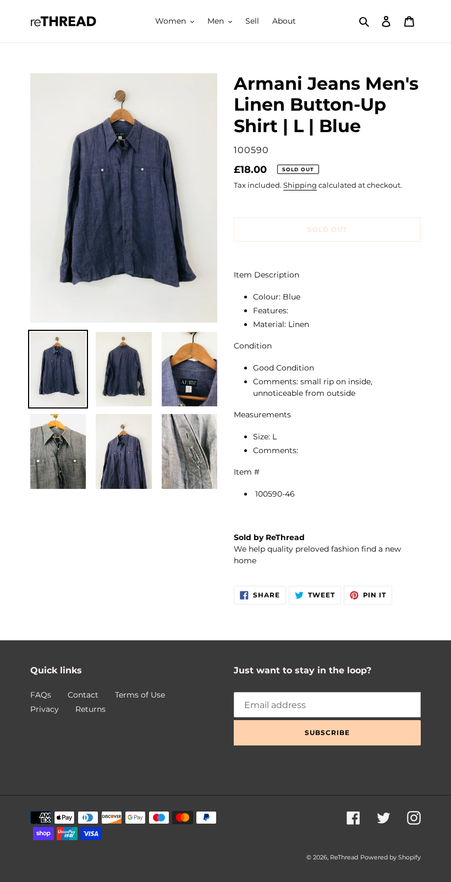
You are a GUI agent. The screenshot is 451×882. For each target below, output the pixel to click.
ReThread (344, 857)
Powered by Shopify (390, 857)
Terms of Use (140, 695)
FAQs (40, 695)
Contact (83, 695)
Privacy (44, 709)
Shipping (300, 185)
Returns (90, 709)
